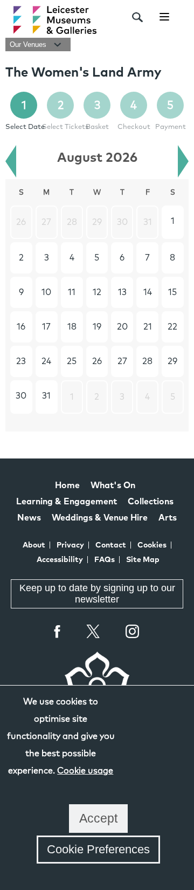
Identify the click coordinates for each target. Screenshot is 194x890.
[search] (137, 17)
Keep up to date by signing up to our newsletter (97, 594)
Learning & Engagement (66, 501)
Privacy (70, 545)
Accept (98, 818)
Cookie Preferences (98, 849)
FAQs (104, 560)
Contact (110, 545)
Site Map (143, 560)
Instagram (132, 633)
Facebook (57, 631)
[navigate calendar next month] (183, 161)
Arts (167, 518)
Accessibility (60, 560)
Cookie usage (85, 770)
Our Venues (29, 44)
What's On (113, 485)
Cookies (152, 545)
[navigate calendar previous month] (10, 161)
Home (67, 485)
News (29, 518)
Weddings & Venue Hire (100, 518)
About (34, 545)
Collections (151, 501)
